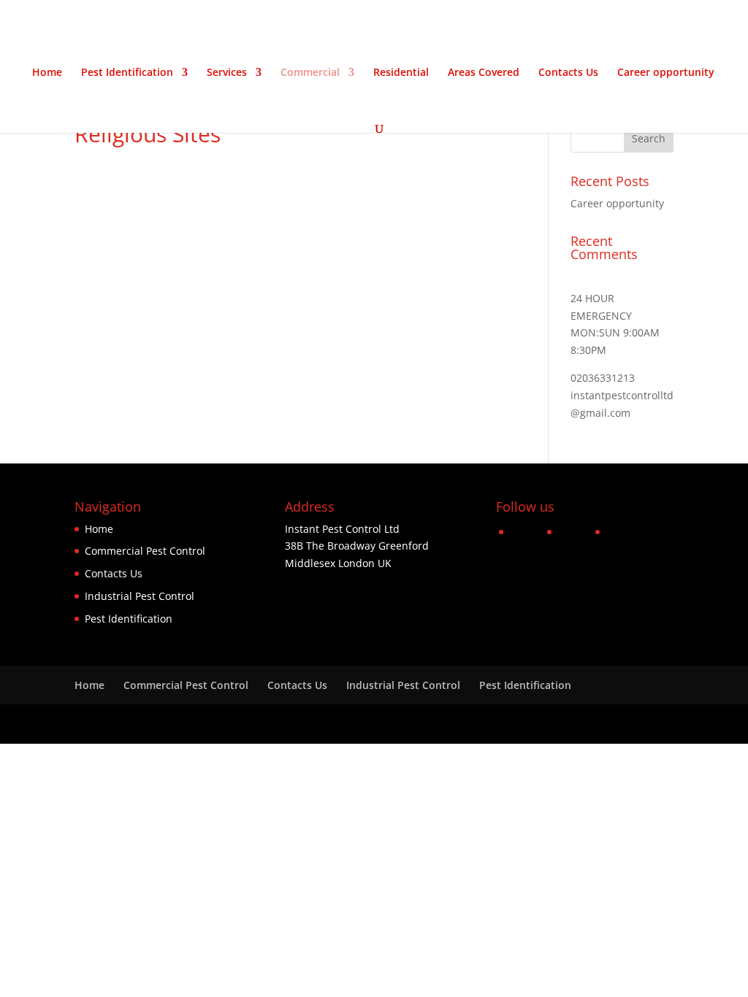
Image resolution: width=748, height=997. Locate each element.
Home (47, 73)
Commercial (310, 73)
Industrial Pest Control (139, 596)
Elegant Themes (178, 724)
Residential (401, 73)
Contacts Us (568, 73)
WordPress (316, 724)
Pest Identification (127, 73)
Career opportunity (665, 73)
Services (227, 73)
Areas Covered (483, 73)
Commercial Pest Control (145, 551)
